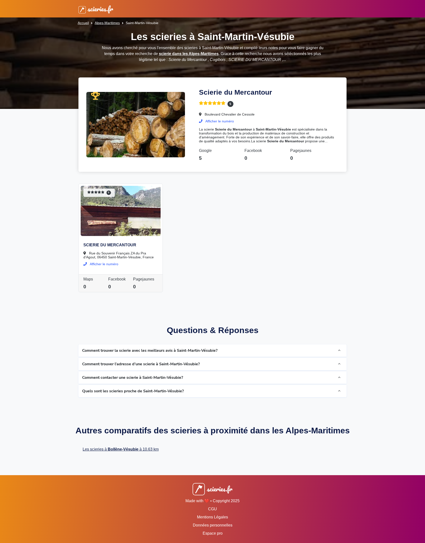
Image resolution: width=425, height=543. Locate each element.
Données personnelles (212, 525)
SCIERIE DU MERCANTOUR (109, 245)
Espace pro (213, 533)
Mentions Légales (212, 517)
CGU (212, 509)
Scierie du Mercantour (235, 92)
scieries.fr (99, 8)
